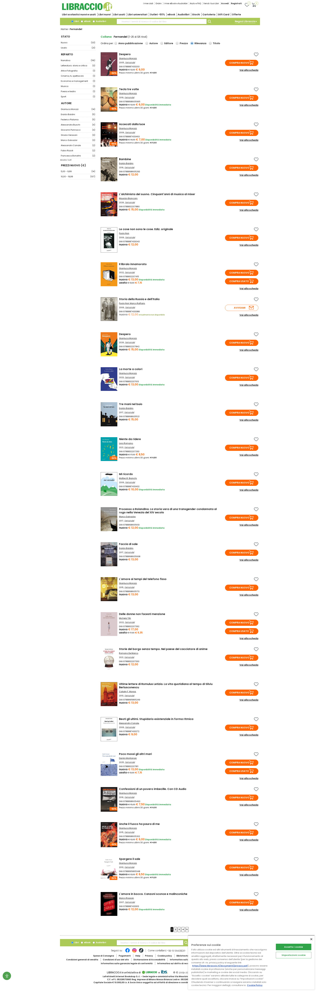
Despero (125, 54)
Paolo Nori (124, 233)
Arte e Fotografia (78, 70)
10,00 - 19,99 (78, 176)
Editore (168, 43)
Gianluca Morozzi (78, 109)
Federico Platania (78, 119)
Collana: (106, 37)
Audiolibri (184, 14)
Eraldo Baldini (78, 114)
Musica (78, 86)
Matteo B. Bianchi (128, 478)
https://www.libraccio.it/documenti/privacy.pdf (220, 965)
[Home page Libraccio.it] (87, 10)
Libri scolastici (79, 14)
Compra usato (239, 281)
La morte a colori (130, 369)
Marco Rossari (126, 898)
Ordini (159, 3)
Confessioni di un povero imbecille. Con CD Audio (152, 789)
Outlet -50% (157, 14)
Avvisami (240, 307)
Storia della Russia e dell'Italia (139, 299)
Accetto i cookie (293, 947)
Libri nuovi (104, 14)
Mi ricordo (126, 474)
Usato (78, 47)
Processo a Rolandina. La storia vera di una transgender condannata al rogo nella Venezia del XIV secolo (168, 510)
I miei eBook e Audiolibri (176, 3)
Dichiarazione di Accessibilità (149, 959)
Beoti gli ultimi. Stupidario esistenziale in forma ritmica (156, 719)
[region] (251, 962)
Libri (76, 21)
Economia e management (78, 81)
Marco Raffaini (137, 303)
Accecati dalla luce (132, 124)
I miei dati (148, 3)
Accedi (225, 3)
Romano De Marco (128, 653)
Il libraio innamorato (133, 264)
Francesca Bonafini (78, 155)
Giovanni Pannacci (78, 129)
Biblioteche (182, 955)
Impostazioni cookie (294, 955)
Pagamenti (125, 955)
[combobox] (162, 21)
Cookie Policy (254, 985)
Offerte (236, 14)
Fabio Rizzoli (78, 150)
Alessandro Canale (78, 145)
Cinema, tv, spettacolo (78, 75)
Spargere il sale (129, 859)
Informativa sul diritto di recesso (174, 963)
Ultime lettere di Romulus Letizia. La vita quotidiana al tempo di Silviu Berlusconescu (165, 685)
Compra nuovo (239, 62)
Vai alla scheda (249, 70)
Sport (78, 96)
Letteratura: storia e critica (78, 65)
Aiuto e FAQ (195, 3)
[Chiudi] (311, 939)
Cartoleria (208, 14)
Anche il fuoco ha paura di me (139, 824)
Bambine (125, 159)
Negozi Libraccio (245, 21)
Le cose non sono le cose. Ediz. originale (146, 229)
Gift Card (223, 14)
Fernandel (130, 62)
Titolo (216, 43)
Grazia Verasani (78, 135)
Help (137, 955)
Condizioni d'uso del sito (116, 959)
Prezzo (184, 43)
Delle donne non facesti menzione (142, 614)
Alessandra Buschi (78, 124)
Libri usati (119, 14)
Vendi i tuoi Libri (211, 3)
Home (64, 29)
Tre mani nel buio (130, 404)
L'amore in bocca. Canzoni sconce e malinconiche (153, 894)
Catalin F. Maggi (127, 691)
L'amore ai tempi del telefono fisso (142, 579)
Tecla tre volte (129, 89)
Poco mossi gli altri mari (135, 754)
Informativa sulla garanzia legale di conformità (126, 963)
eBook (171, 14)
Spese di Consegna (103, 955)
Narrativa (78, 60)
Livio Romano (126, 443)
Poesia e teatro (78, 91)
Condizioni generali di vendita (82, 959)
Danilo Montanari (127, 758)
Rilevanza (200, 43)
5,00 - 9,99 (78, 171)
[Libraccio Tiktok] (141, 952)
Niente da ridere (130, 439)
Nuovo (78, 42)
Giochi (196, 14)
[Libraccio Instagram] (134, 952)
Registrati (236, 3)
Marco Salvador (78, 140)
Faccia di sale (128, 544)
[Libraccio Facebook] (127, 952)
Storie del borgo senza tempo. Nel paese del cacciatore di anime (163, 649)
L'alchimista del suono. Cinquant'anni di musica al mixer (157, 194)
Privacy (149, 955)
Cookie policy (165, 955)
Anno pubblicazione (130, 43)
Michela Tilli (125, 618)
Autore (153, 43)
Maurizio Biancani (128, 198)
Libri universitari (137, 14)
